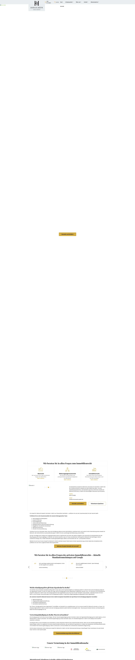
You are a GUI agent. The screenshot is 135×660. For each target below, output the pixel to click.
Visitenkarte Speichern (97, 503)
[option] (47, 485)
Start (61, 2)
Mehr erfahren (40, 478)
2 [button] (46, 487)
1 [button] (44, 487)
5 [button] (70, 578)
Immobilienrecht (98, 541)
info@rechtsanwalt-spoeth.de (76, 499)
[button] (10, 235)
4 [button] (50, 487)
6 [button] (72, 578)
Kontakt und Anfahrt (78, 503)
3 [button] (48, 487)
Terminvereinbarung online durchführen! (67, 633)
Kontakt (62, 6)
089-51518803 (72, 495)
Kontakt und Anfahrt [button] (67, 234)
